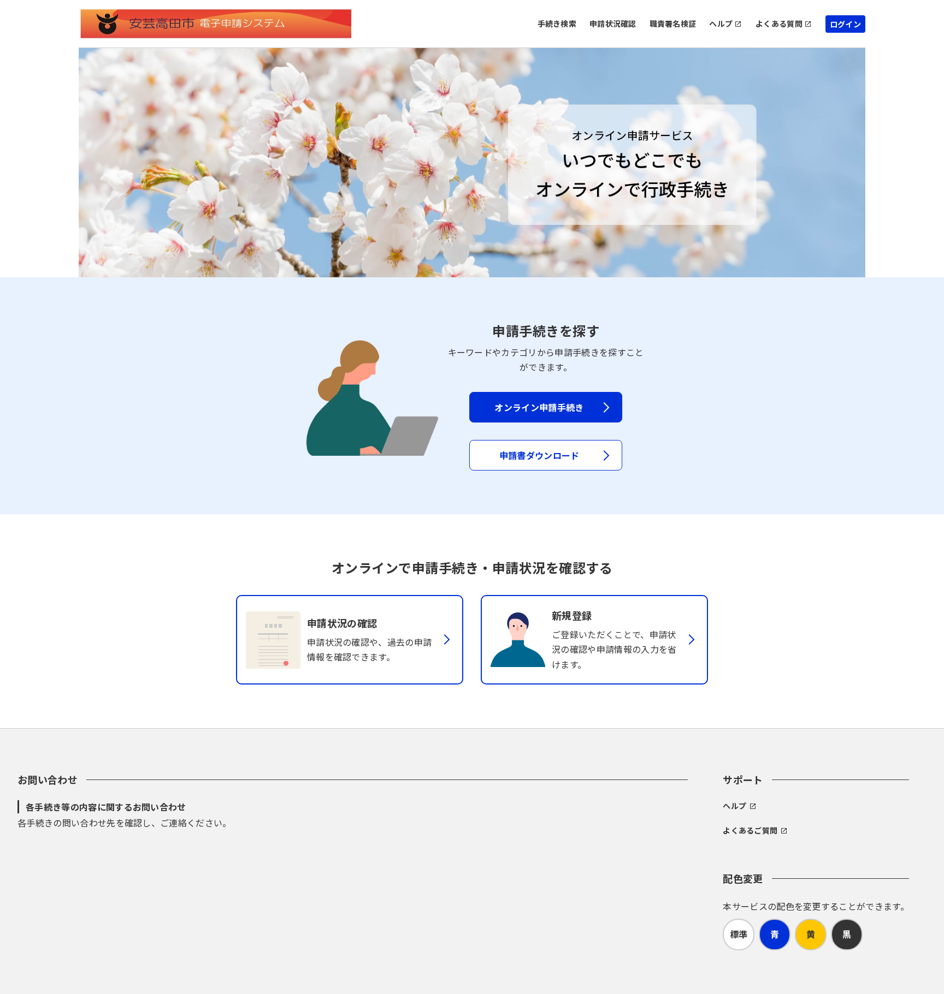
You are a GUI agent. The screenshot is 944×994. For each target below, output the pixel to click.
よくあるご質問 (750, 830)
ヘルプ (721, 23)
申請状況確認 (612, 23)
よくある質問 (779, 23)
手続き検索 (557, 23)
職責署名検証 (673, 23)
